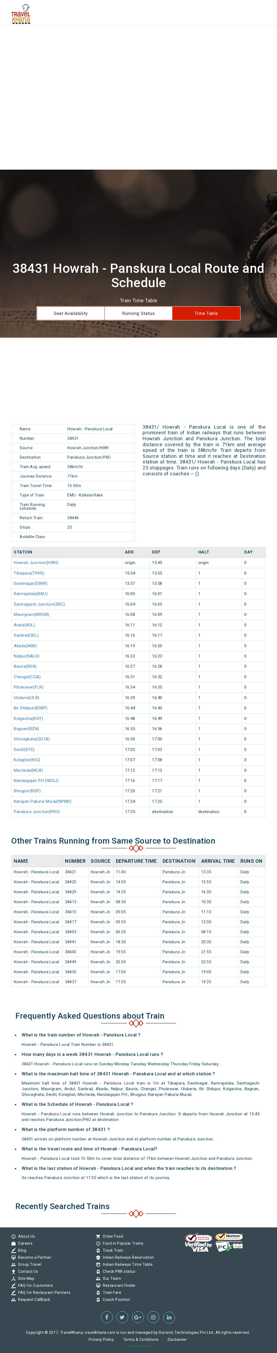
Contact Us (26, 1271)
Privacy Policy (101, 1339)
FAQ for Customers (34, 1285)
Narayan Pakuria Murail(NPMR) (42, 801)
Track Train (111, 1250)
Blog (20, 1250)
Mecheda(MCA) (28, 770)
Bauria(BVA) (25, 666)
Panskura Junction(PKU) (37, 811)
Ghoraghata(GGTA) (32, 739)
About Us (25, 1236)
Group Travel (28, 1264)
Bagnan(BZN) (26, 728)
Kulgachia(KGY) (28, 718)
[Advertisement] (138, 38)
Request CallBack (32, 1299)
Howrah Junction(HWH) (36, 562)
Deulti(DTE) (24, 749)
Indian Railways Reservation (127, 1257)
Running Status (138, 313)
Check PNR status (117, 1271)
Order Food (111, 1236)
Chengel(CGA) (27, 676)
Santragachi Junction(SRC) (39, 604)
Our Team (110, 1278)
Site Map (24, 1278)
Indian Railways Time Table (126, 1264)
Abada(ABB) (25, 645)
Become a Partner (33, 1257)
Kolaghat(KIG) (27, 759)
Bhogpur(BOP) (27, 790)
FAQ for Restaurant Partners (43, 1292)
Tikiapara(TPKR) (29, 573)
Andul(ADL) (24, 625)
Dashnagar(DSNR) (31, 583)
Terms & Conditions (141, 1339)
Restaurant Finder (118, 1285)
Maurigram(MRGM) (31, 614)
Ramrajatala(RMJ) (31, 593)
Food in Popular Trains (121, 1243)
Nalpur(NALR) (26, 656)
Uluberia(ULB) (26, 697)
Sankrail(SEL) (26, 635)
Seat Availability (71, 313)
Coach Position (115, 1299)
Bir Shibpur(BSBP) (31, 708)
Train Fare (110, 1292)
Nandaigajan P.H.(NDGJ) (36, 780)
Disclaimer (177, 1339)
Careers (24, 1243)
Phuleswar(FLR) (29, 687)
